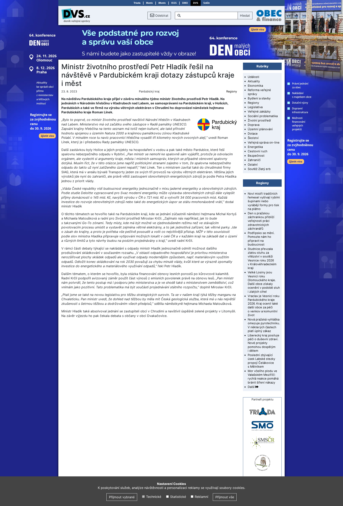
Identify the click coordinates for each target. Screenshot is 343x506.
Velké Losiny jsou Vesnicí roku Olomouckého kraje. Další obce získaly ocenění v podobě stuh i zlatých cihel (264, 282)
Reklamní (201, 497)
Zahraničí (254, 160)
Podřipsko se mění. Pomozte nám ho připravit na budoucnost (261, 238)
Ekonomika (255, 85)
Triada (137, 3)
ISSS (174, 3)
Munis (149, 3)
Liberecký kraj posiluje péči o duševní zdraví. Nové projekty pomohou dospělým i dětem (263, 343)
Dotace (253, 133)
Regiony (231, 91)
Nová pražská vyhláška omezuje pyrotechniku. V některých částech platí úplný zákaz (264, 325)
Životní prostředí (259, 120)
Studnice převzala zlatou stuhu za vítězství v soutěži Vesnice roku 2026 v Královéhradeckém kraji (262, 258)
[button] (159, 15)
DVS (195, 3)
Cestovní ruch (257, 151)
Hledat (245, 15)
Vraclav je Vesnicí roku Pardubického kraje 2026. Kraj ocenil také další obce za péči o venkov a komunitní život (263, 305)
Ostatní (253, 164)
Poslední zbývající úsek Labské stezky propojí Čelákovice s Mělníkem (261, 360)
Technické (153, 497)
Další (251, 387)
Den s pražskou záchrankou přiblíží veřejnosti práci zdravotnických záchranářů (261, 221)
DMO (185, 3)
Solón (206, 3)
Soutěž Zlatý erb (259, 169)
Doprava (253, 125)
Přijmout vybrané (122, 497)
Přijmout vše (224, 497)
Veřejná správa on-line (263, 142)
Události (253, 77)
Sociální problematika (263, 116)
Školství (253, 138)
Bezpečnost (256, 155)
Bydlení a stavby (259, 98)
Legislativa (255, 107)
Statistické (177, 497)
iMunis (162, 3)
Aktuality (254, 81)
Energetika (255, 147)
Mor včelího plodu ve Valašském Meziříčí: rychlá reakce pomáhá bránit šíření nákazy (263, 376)
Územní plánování (260, 129)
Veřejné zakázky (259, 111)
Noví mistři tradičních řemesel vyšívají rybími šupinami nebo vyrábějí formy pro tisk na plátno (264, 201)
